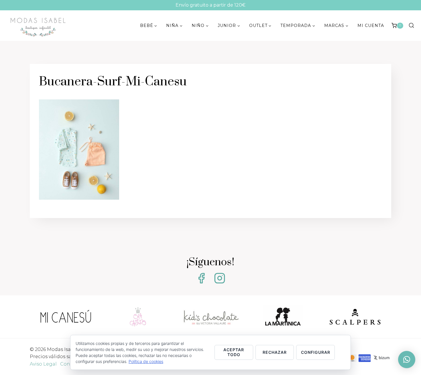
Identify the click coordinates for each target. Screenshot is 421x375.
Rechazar (275, 352)
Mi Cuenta (370, 25)
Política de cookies (146, 361)
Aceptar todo (233, 352)
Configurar (315, 352)
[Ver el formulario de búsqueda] (411, 25)
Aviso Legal (43, 364)
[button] (406, 359)
